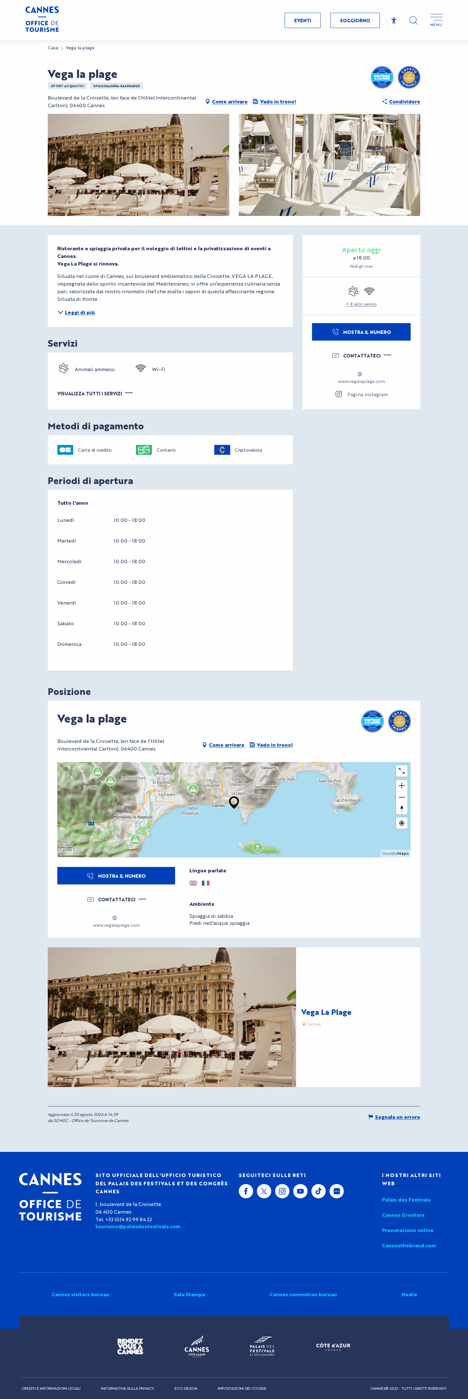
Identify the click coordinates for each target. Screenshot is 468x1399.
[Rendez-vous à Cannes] (130, 1346)
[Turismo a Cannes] (42, 20)
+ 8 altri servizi (361, 304)
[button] (413, 20)
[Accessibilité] (394, 20)
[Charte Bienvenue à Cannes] (382, 77)
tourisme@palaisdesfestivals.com (138, 1226)
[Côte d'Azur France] (333, 1346)
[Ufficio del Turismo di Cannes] (50, 1197)
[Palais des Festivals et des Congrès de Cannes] (262, 1346)
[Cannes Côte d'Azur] (197, 1346)
